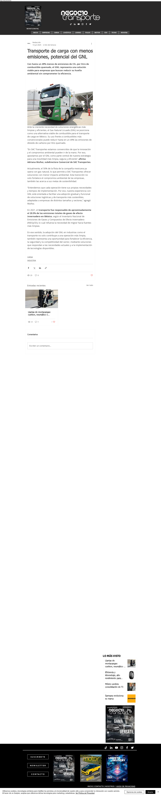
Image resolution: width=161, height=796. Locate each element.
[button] (80, 399)
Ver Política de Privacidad (85, 793)
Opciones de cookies (134, 792)
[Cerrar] (158, 792)
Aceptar (150, 792)
